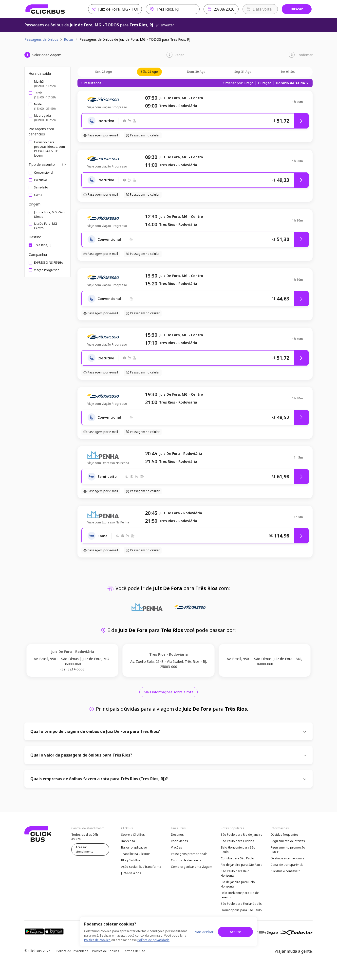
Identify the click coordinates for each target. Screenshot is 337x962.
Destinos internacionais (287, 858)
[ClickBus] (45, 9)
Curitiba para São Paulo (237, 858)
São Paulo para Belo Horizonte (235, 873)
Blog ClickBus (130, 860)
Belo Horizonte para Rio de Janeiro (240, 895)
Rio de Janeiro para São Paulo (241, 865)
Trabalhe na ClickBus (135, 854)
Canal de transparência (287, 865)
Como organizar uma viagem (191, 867)
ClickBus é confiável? (285, 871)
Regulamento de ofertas (288, 841)
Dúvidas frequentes (285, 834)
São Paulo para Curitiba (237, 841)
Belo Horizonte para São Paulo (238, 849)
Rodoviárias (179, 841)
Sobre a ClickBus (133, 834)
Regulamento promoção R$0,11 (288, 849)
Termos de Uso (134, 951)
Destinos (177, 834)
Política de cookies (97, 940)
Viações (176, 847)
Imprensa (128, 841)
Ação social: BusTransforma (141, 867)
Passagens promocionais (189, 854)
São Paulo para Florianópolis (241, 904)
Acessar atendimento (84, 849)
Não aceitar (203, 931)
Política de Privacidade (72, 951)
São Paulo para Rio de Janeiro (241, 834)
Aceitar (235, 931)
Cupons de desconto (186, 860)
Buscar (297, 9)
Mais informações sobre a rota (168, 692)
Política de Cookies (105, 951)
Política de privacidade (153, 940)
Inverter (167, 25)
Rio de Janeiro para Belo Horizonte (238, 884)
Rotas (69, 39)
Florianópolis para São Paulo (241, 910)
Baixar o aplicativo (134, 847)
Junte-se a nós (131, 873)
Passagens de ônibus (41, 39)
